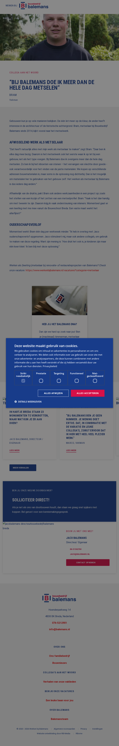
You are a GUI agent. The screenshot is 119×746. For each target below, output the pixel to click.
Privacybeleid (50, 366)
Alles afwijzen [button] (53, 393)
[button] (28, 401)
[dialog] (59, 373)
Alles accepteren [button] (88, 393)
